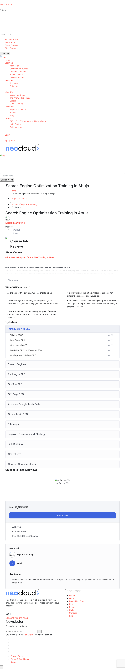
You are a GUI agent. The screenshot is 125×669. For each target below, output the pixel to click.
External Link (16, 127)
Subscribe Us (6, 4)
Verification (10, 42)
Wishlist (16, 230)
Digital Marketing (15, 222)
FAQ (71, 616)
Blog (12, 115)
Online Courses (17, 77)
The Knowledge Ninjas (20, 98)
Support (14, 662)
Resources (9, 106)
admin (20, 563)
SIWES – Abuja (16, 103)
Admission (14, 66)
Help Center (15, 124)
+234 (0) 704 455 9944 (17, 618)
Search (5, 53)
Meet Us (9, 92)
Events (13, 112)
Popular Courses (19, 198)
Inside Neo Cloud (77, 601)
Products (14, 83)
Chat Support (11, 48)
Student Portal (11, 39)
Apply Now (10, 140)
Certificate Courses (19, 68)
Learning (9, 63)
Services (9, 80)
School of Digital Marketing (24, 204)
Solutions (14, 86)
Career (13, 101)
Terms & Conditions (20, 659)
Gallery (72, 610)
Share (15, 233)
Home (7, 60)
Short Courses (11, 45)
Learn (71, 598)
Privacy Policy (17, 656)
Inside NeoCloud (17, 95)
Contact (8, 118)
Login (7, 135)
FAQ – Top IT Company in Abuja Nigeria (28, 121)
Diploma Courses (18, 71)
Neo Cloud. (29, 634)
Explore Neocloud (18, 109)
